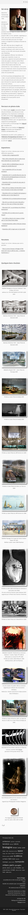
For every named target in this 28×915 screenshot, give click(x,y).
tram (4, 872)
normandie (19, 861)
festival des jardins (19, 853)
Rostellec (18, 868)
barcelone (6, 844)
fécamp (4, 856)
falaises (13, 853)
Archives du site (21, 898)
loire (10, 859)
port (14, 868)
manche (17, 859)
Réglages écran (21, 902)
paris (11, 865)
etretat (9, 853)
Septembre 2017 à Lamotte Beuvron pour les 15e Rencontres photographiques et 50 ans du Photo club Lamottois (13, 177)
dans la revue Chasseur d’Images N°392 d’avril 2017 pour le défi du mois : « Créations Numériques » (13, 250)
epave (20, 851)
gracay (8, 856)
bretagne (7, 847)
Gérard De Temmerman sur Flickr (16, 893)
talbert (23, 870)
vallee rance (8, 872)
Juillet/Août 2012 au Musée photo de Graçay (14, 198)
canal (23, 848)
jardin (11, 856)
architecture (6, 841)
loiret (13, 859)
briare (15, 848)
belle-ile (16, 844)
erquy (4, 853)
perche (4, 868)
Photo (20, 749)
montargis (5, 862)
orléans (6, 865)
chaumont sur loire (13, 851)
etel (6, 853)
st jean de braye (6, 870)
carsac (4, 851)
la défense (18, 856)
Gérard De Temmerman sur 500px (16, 891)
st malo (13, 870)
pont (12, 867)
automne (13, 841)
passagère (18, 865)
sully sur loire (18, 870)
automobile (17, 841)
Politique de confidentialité (18, 900)
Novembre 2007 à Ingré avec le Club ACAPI (14, 229)
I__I (3, 825)
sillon (23, 868)
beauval (11, 844)
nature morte (11, 862)
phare (8, 868)
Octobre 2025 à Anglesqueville (11, 155)
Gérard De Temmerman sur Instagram (15, 895)
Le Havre (5, 859)
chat (7, 851)
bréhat (19, 847)
